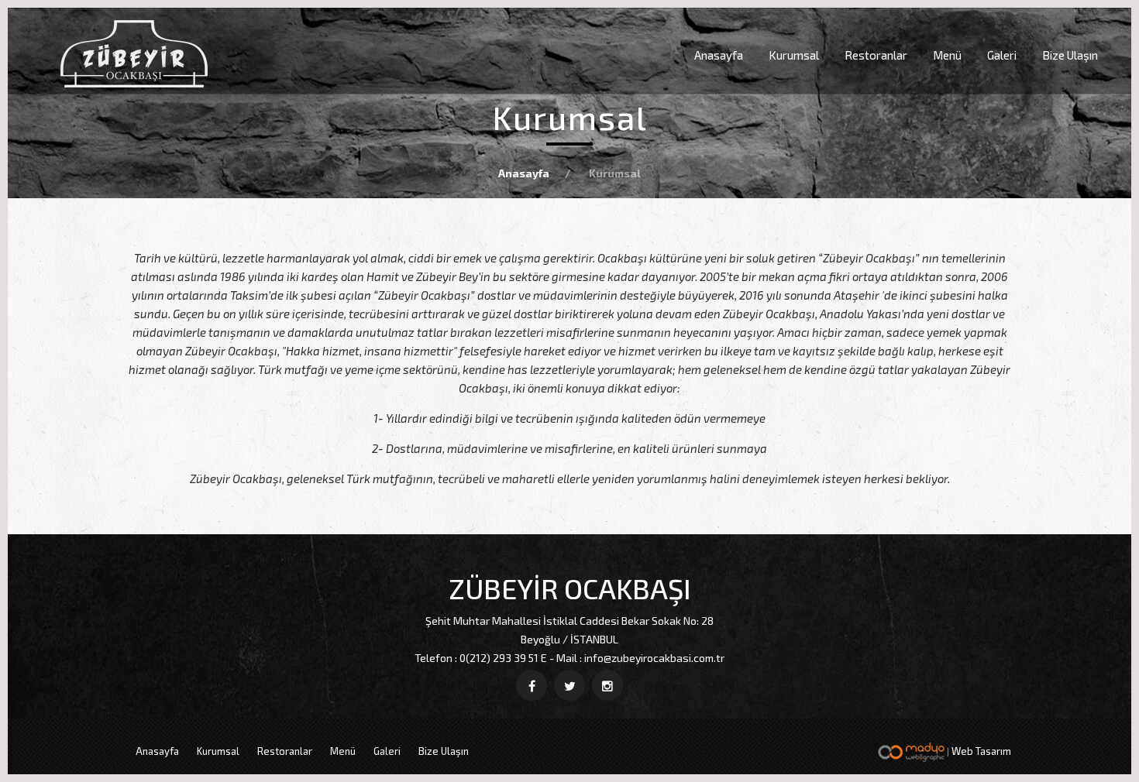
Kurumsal (794, 55)
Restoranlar (876, 55)
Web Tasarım (981, 751)
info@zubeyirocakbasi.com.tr (654, 657)
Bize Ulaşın (1070, 55)
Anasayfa (718, 55)
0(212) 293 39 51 (499, 657)
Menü (947, 55)
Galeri (1002, 55)
